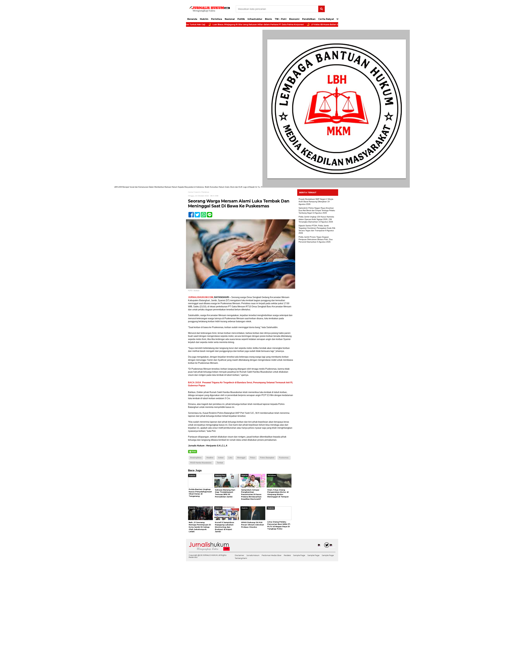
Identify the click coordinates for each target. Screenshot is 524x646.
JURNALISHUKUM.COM (200, 297)
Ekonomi (294, 19)
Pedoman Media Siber (272, 555)
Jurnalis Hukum (252, 555)
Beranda (192, 19)
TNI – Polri (280, 19)
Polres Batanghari (267, 458)
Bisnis (268, 19)
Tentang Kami (241, 558)
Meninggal (241, 458)
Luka (230, 458)
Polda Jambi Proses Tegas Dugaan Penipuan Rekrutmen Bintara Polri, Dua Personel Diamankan (316, 239)
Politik (241, 19)
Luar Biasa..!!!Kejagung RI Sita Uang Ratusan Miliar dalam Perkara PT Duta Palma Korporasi (228, 24)
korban (221, 458)
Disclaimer (239, 555)
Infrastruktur (255, 19)
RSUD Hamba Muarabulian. (201, 463)
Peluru (252, 458)
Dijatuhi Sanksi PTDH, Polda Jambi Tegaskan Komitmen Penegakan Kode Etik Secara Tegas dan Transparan (317, 228)
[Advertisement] (318, 290)
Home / (191, 192)
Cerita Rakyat (326, 19)
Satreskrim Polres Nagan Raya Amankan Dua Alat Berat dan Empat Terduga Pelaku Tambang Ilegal (317, 210)
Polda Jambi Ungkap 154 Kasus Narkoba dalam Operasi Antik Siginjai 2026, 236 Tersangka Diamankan (316, 219)
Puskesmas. (284, 458)
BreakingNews (196, 458)
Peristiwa (216, 19)
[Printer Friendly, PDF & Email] (192, 451)
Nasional (230, 19)
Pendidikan (308, 19)
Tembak (220, 463)
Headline (209, 458)
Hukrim (204, 19)
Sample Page (299, 555)
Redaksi (287, 555)
